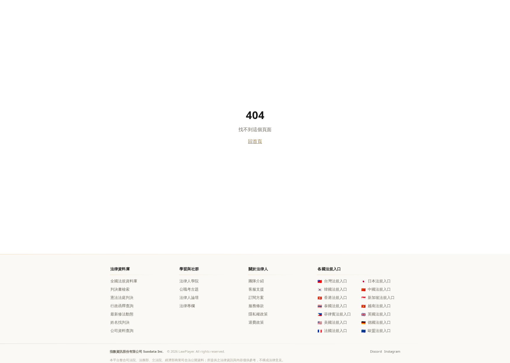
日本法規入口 (376, 281)
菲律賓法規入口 (334, 314)
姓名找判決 (120, 322)
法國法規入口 (332, 330)
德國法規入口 (376, 322)
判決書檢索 (120, 289)
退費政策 (256, 322)
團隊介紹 (256, 281)
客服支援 (256, 289)
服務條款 (256, 305)
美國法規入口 (332, 322)
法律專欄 (187, 305)
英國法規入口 (376, 314)
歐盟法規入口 (376, 330)
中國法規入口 (376, 289)
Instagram (392, 351)
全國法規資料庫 (123, 281)
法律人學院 (189, 281)
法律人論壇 (189, 297)
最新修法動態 (121, 314)
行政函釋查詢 (121, 305)
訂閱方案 (256, 297)
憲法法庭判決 (121, 297)
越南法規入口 (376, 305)
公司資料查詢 (121, 330)
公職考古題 (189, 289)
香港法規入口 (332, 297)
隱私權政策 (258, 314)
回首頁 (255, 141)
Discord (376, 351)
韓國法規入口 (332, 289)
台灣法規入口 (332, 281)
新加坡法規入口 (378, 297)
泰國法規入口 (332, 305)
